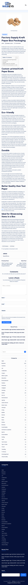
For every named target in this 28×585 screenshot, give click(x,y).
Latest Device (5, 402)
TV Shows (4, 451)
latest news (4, 405)
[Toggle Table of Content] (15, 58)
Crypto (3, 373)
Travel (3, 447)
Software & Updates (6, 429)
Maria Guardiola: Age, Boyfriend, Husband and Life (13, 329)
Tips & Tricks (4, 444)
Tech (3, 439)
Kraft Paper (12, 246)
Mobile (3, 412)
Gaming (3, 390)
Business (5, 34)
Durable (4, 62)
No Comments (18, 43)
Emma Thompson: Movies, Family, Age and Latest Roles (13, 333)
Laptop (3, 400)
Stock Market (5, 434)
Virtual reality (5, 456)
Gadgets (4, 388)
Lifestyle (4, 407)
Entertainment (5, 380)
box (2, 209)
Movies (3, 415)
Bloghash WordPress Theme (14, 583)
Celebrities (4, 370)
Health (3, 393)
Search (3, 570)
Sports (3, 432)
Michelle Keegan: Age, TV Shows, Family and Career (13, 337)
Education (4, 378)
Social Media (4, 427)
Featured (4, 385)
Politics (3, 422)
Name (3, 297)
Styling (3, 437)
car (2, 368)
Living (3, 410)
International (4, 397)
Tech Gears (4, 442)
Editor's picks (5, 375)
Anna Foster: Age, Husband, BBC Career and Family (13, 340)
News (3, 420)
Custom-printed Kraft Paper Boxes (9, 59)
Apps (3, 361)
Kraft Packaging (5, 246)
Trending (4, 449)
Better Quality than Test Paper (9, 63)
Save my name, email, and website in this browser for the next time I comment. (13, 318)
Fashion (3, 383)
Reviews (3, 424)
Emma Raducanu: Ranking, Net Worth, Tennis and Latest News (13, 343)
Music (3, 417)
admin (5, 253)
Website (3, 310)
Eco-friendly (5, 61)
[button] (6, 256)
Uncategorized (5, 454)
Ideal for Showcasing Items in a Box (10, 65)
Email (3, 304)
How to (3, 395)
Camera (3, 365)
